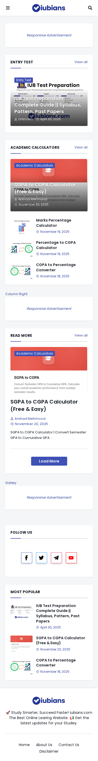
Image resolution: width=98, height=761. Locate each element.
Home (24, 744)
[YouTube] (71, 557)
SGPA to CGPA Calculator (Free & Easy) (45, 188)
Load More (49, 461)
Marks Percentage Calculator (53, 223)
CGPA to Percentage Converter (56, 267)
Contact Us (69, 744)
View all (81, 62)
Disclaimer (49, 751)
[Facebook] (26, 557)
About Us (44, 744)
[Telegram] (56, 557)
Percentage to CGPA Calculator (56, 245)
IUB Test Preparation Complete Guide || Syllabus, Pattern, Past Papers (47, 105)
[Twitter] (41, 557)
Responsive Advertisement (49, 35)
